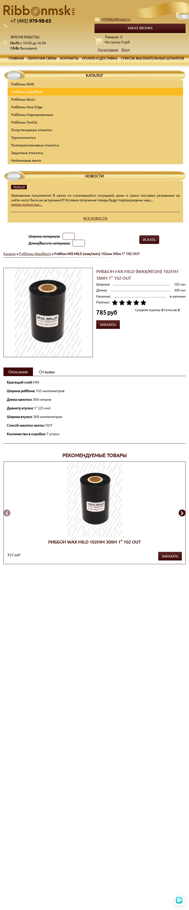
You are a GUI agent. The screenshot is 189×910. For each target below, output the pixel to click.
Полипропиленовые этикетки (35, 145)
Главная (16, 58)
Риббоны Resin (23, 99)
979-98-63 (30, 20)
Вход (125, 49)
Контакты (69, 58)
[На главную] (94, 10)
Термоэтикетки (23, 137)
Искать (149, 239)
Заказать (170, 556)
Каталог (9, 253)
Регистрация (108, 49)
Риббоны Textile (24, 122)
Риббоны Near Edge (27, 107)
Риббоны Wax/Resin (27, 91)
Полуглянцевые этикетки (31, 130)
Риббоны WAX (22, 84)
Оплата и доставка (99, 58)
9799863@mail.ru (115, 19)
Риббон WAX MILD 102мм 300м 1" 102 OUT (94, 541)
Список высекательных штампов (152, 58)
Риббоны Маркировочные (32, 114)
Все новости (95, 218)
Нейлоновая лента (26, 160)
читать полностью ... (26, 204)
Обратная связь (42, 58)
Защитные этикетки (27, 152)
